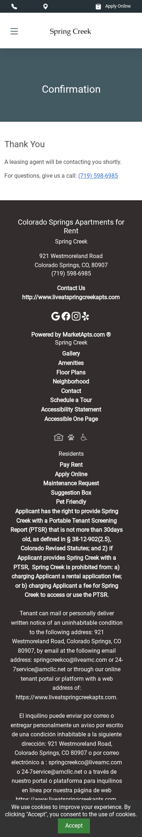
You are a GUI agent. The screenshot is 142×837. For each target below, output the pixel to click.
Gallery (71, 353)
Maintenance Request (71, 483)
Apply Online (117, 6)
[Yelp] (86, 315)
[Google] (56, 315)
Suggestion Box (71, 492)
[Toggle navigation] (14, 30)
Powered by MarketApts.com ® (71, 334)
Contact (71, 390)
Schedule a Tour (71, 400)
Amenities (71, 362)
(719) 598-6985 (98, 175)
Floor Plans (71, 372)
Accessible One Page (71, 418)
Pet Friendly (71, 501)
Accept (74, 825)
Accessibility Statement (71, 409)
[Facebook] (67, 315)
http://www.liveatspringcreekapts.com (71, 297)
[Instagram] (77, 315)
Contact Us (71, 288)
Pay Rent (71, 464)
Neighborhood (71, 381)
